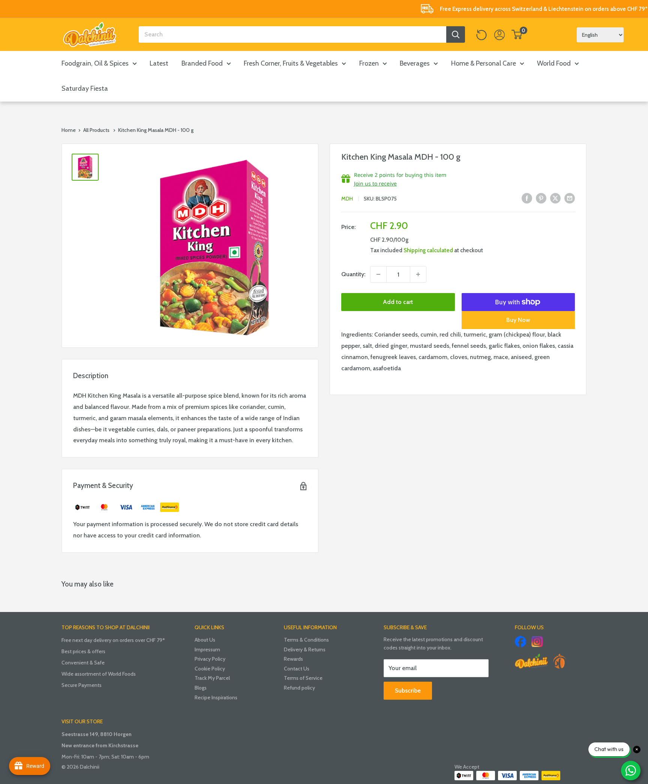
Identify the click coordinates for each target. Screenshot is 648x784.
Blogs (201, 687)
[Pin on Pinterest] (541, 197)
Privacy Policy (210, 658)
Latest (159, 63)
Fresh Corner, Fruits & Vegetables (291, 63)
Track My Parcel (212, 678)
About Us (205, 639)
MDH (347, 198)
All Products (96, 130)
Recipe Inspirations (216, 697)
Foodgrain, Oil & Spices (95, 63)
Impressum (207, 649)
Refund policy (299, 687)
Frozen (369, 63)
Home (69, 130)
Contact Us (296, 668)
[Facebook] (520, 641)
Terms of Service (303, 678)
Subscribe (408, 690)
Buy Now (518, 319)
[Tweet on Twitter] (555, 197)
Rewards (293, 658)
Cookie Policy (210, 668)
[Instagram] (537, 641)
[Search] (455, 34)
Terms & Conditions (306, 639)
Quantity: (353, 274)
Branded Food (202, 63)
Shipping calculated (428, 250)
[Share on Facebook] (527, 197)
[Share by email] (569, 197)
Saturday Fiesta (85, 88)
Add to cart (398, 301)
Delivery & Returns (305, 649)
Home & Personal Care (483, 63)
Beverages (415, 63)
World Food (554, 63)
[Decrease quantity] (378, 274)
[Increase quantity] (418, 274)
